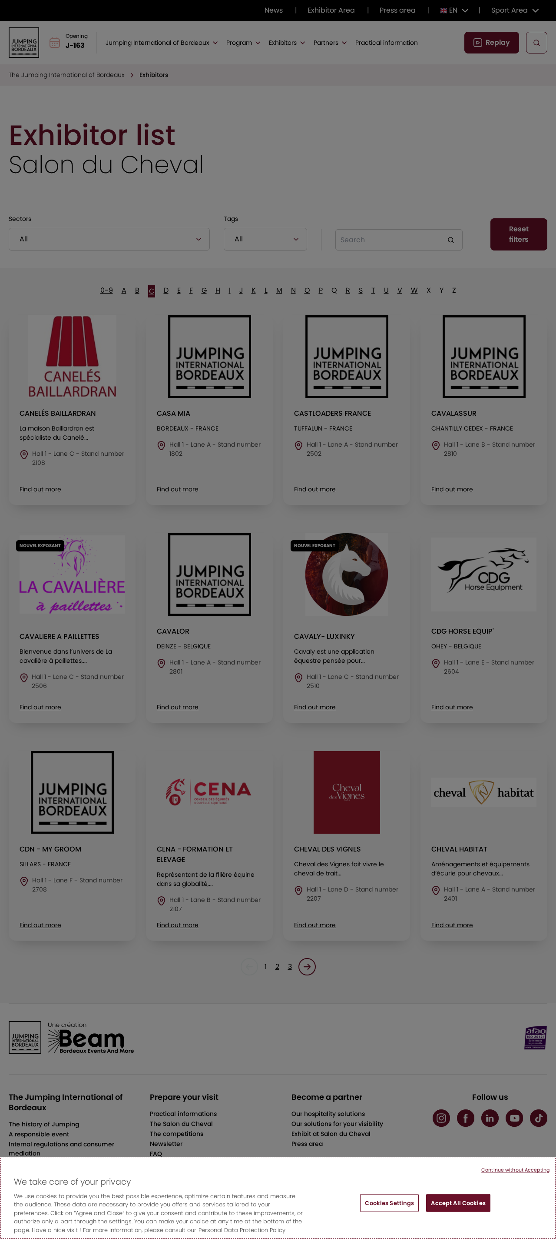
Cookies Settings (389, 1203)
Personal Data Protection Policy (242, 1230)
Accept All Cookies (458, 1203)
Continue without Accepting (515, 1169)
